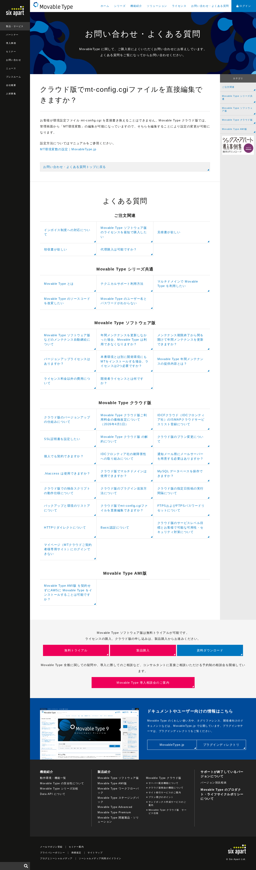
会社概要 (11, 85)
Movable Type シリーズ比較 (59, 788)
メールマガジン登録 (51, 847)
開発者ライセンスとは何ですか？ (122, 381)
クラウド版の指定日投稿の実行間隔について (180, 491)
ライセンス (179, 5)
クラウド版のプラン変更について (180, 439)
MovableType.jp (172, 744)
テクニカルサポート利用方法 (122, 283)
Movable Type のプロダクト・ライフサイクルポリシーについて (222, 794)
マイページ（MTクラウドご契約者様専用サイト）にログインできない (68, 549)
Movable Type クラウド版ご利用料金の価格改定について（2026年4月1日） (124, 419)
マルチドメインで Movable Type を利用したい (177, 284)
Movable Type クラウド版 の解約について (124, 439)
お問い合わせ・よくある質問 (210, 5)
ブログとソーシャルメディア (56, 858)
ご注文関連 (228, 87)
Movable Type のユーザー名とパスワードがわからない (124, 301)
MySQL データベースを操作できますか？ (180, 473)
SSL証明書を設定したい (62, 439)
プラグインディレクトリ (221, 744)
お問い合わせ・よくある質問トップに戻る (74, 167)
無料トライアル (76, 650)
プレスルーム (13, 77)
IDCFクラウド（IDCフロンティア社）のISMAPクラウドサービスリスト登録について (181, 419)
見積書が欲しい (169, 232)
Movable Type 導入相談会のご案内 (143, 682)
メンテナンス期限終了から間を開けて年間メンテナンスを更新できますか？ (180, 339)
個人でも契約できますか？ (64, 456)
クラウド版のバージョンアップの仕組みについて (67, 420)
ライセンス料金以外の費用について (67, 381)
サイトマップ (95, 852)
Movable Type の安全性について (62, 783)
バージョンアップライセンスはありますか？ (67, 361)
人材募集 (11, 93)
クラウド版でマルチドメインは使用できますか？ (124, 473)
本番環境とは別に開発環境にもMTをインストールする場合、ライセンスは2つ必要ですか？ (125, 361)
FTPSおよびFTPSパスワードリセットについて (181, 508)
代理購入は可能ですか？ (119, 249)
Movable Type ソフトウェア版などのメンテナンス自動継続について (67, 339)
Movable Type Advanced (115, 806)
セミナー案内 (76, 847)
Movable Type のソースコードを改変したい (67, 301)
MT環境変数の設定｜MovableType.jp (68, 149)
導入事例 (11, 43)
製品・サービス (15, 26)
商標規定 (76, 852)
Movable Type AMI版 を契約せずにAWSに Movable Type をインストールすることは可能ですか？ (68, 592)
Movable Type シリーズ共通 (237, 97)
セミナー (11, 51)
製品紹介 (104, 771)
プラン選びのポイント (161, 797)
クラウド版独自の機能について (166, 787)
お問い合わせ (13, 60)
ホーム (105, 5)
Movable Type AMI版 (234, 129)
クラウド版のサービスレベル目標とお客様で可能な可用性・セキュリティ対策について (180, 527)
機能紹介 (136, 5)
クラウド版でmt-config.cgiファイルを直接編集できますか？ (124, 508)
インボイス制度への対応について (67, 232)
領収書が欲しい (55, 249)
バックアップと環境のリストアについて (67, 508)
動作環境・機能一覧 (53, 777)
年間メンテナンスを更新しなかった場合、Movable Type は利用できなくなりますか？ (124, 339)
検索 (26, 866)
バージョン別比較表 (214, 782)
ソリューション (157, 5)
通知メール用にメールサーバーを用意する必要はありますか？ (180, 456)
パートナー (12, 34)
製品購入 (143, 650)
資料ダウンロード (210, 650)
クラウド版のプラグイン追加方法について (124, 491)
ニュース (11, 68)
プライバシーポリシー (52, 852)
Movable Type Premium (114, 812)
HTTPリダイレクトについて (65, 527)
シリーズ (120, 5)
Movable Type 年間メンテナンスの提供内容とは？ (180, 361)
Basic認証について (115, 527)
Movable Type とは (59, 283)
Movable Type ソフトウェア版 (237, 109)
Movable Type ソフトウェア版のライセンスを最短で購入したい (124, 232)
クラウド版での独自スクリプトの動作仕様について (67, 491)
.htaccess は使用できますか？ (67, 473)
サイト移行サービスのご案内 (165, 792)
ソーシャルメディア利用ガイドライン (100, 858)
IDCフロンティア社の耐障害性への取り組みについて (123, 456)
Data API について (53, 793)
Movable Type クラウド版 (237, 120)
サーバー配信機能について (164, 783)
